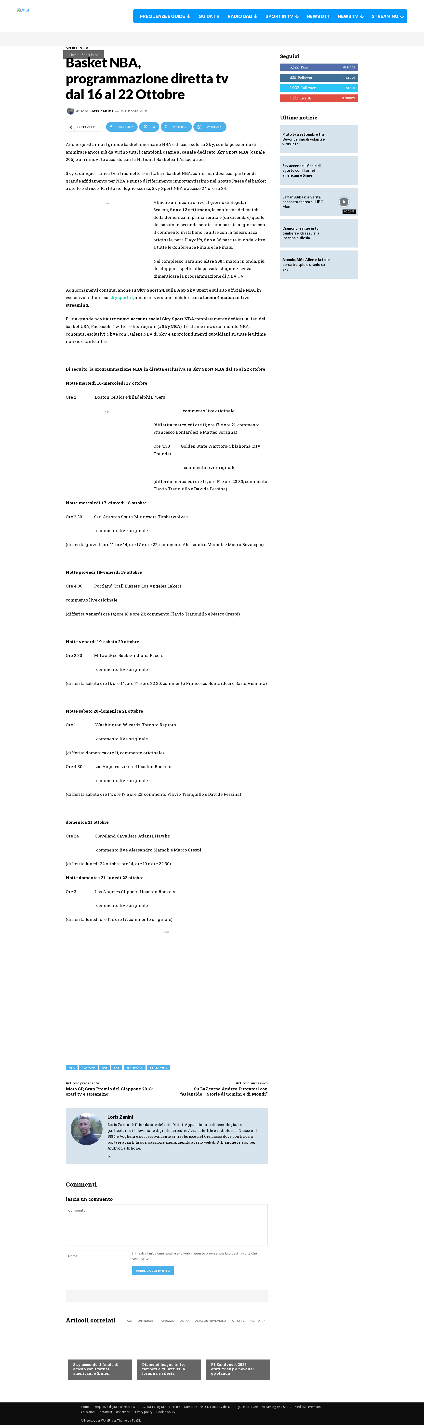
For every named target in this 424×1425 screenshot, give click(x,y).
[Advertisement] (107, 240)
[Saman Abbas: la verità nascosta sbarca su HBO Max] (344, 202)
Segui (350, 77)
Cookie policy (165, 1412)
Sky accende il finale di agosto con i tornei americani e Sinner (96, 1369)
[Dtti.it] (47, 16)
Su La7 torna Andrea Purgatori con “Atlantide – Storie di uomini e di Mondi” (224, 1091)
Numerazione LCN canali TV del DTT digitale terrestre (221, 1407)
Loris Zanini (101, 111)
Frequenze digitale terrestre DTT (116, 1407)
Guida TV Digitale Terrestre (161, 1407)
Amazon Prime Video (210, 1320)
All (129, 1320)
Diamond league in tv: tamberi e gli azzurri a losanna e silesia (163, 1369)
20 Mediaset (146, 1320)
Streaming (159, 1067)
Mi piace (349, 67)
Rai (104, 1067)
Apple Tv (238, 1320)
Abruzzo (167, 1320)
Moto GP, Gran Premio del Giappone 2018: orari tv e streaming (109, 1091)
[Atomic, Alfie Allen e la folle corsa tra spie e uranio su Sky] (344, 264)
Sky (116, 1067)
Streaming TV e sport (276, 1407)
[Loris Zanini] (71, 111)
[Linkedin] (109, 1155)
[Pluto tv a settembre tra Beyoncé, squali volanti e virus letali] (344, 139)
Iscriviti (348, 98)
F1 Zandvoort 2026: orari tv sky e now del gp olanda (232, 1369)
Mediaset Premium (308, 1407)
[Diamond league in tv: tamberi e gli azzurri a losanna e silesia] (344, 233)
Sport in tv (90, 54)
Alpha (184, 1320)
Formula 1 (219, 1354)
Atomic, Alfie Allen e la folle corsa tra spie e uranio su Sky (306, 264)
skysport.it (121, 297)
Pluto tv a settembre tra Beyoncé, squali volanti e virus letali (303, 139)
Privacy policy (142, 1412)
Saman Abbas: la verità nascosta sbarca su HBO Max (302, 202)
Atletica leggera (156, 1354)
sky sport (134, 1067)
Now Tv (79, 1354)
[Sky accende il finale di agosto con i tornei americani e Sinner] (98, 1353)
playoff (88, 1067)
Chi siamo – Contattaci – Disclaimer (105, 1412)
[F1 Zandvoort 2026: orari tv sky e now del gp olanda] (236, 1353)
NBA (71, 1067)
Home (74, 54)
